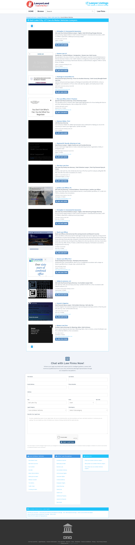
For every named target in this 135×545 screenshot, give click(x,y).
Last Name (71, 376)
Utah (49, 17)
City (28, 399)
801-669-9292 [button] (62, 92)
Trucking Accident (33, 489)
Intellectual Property (61, 496)
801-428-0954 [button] (62, 181)
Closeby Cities (88, 456)
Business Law (60, 466)
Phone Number (72, 384)
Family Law (59, 489)
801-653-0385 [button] (62, 133)
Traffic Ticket (32, 486)
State (70, 399)
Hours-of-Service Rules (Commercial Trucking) (38, 514)
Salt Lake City (56, 17)
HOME (30, 11)
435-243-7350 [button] (62, 272)
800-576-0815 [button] (62, 295)
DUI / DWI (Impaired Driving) (69, 512)
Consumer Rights (61, 476)
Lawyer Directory (42, 17)
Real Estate (59, 502)
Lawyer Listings (98, 3)
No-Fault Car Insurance (32, 512)
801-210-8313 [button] (62, 112)
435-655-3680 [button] (62, 223)
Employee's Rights (61, 483)
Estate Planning (60, 486)
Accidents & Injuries (61, 460)
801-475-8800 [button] (62, 45)
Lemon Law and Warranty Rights (85, 512)
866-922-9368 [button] (62, 339)
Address (29, 392)
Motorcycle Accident (33, 476)
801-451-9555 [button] (62, 201)
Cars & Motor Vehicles (36, 456)
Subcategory (72, 407)
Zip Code (98, 399)
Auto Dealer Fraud (33, 460)
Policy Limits (53, 514)
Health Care (59, 492)
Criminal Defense (61, 479)
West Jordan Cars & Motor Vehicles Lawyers (95, 463)
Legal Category (31, 407)
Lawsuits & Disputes (61, 499)
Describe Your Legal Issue (33, 414)
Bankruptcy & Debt (61, 463)
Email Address (30, 384)
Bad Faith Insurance (33, 463)
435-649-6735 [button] (62, 317)
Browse (41, 11)
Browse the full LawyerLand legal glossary (37, 516)
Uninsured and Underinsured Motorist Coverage (50, 512)
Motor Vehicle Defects (34, 473)
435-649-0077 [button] (62, 253)
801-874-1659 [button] (62, 71)
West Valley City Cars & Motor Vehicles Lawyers (94, 467)
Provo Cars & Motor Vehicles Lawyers (93, 460)
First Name (30, 376)
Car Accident (32, 466)
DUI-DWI (30, 470)
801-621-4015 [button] (62, 157)
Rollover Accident (33, 479)
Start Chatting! (68, 442)
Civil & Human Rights (62, 473)
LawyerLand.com (31, 17)
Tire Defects (31, 483)
